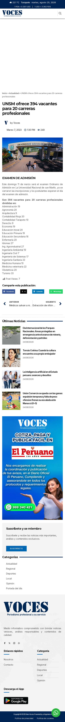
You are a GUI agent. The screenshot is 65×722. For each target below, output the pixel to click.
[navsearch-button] (60, 13)
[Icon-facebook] (5, 643)
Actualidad (14, 93)
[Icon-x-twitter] (9, 643)
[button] (54, 13)
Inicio (4, 93)
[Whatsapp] (19, 643)
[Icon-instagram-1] (14, 643)
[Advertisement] (32, 53)
